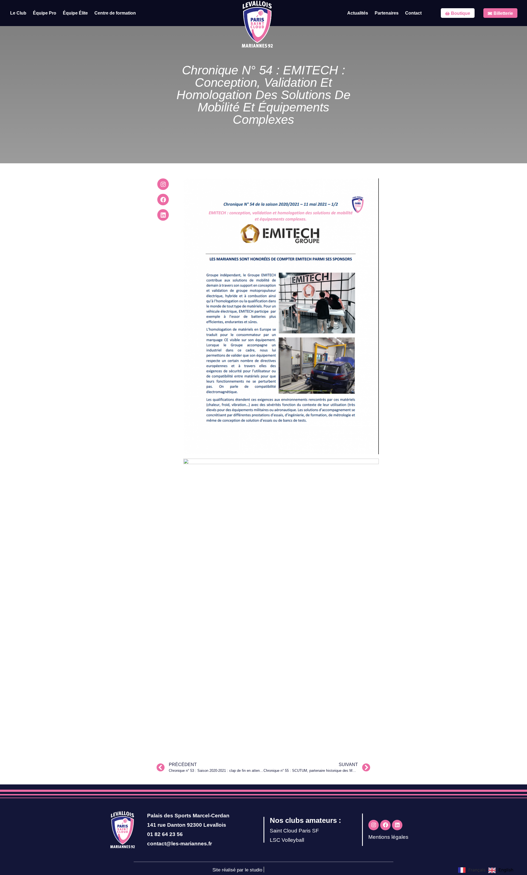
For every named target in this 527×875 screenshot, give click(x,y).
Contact (413, 13)
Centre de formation (115, 13)
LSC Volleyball (287, 840)
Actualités (357, 13)
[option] (501, 870)
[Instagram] (163, 184)
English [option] (505, 870)
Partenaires (387, 13)
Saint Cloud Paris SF (294, 831)
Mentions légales (388, 837)
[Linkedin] (163, 215)
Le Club (18, 13)
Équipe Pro (44, 13)
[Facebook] (163, 199)
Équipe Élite (75, 13)
